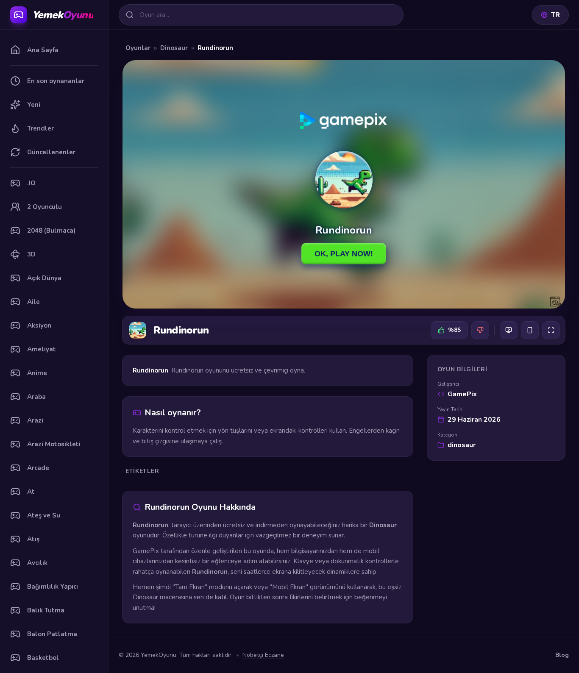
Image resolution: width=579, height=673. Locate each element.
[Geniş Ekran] (509, 330)
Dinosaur (174, 48)
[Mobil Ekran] (530, 330)
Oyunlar (137, 48)
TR (555, 14)
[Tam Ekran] (551, 330)
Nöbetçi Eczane (263, 655)
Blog (562, 655)
